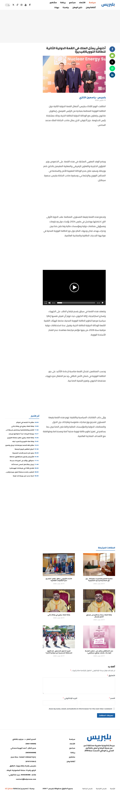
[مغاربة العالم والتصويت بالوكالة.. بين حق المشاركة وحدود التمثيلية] (99, 564)
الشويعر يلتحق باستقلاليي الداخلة (24, 456)
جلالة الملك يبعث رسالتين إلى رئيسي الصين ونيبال (99, 615)
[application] (74, 287)
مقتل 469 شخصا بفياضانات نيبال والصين (21, 445)
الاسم (112, 698)
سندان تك (9, 788)
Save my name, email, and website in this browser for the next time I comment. (80, 708)
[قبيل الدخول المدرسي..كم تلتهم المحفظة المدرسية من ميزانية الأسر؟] (59, 636)
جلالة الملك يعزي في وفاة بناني (59, 614)
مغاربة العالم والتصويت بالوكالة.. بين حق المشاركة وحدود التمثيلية (99, 579)
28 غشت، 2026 (98, 583)
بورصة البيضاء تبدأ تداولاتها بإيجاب (23, 433)
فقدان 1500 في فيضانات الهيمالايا (23, 468)
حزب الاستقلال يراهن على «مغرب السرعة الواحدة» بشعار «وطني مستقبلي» (99, 652)
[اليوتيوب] (25, 5)
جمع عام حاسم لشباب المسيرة (25, 453)
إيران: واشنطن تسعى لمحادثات (24, 464)
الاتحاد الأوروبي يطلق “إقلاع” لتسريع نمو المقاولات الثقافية (59, 579)
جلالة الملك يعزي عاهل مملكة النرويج (22, 437)
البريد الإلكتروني (70, 698)
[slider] (76, 302)
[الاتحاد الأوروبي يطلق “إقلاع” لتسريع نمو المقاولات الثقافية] (59, 564)
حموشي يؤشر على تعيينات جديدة (24, 460)
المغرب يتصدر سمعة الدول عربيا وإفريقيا (21, 472)
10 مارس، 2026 (100, 100)
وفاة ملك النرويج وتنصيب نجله (25, 441)
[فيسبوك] (29, 5)
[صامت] (49, 303)
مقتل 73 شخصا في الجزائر (27, 422)
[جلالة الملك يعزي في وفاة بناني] (59, 600)
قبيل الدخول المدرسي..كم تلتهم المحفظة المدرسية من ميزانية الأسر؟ (59, 652)
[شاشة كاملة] (46, 303)
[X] (13, 5)
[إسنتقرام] (21, 5)
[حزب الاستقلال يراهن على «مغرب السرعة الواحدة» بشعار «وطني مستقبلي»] (99, 636)
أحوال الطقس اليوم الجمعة (26, 449)
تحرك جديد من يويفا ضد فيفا (25, 475)
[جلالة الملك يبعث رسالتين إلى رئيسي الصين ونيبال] (99, 600)
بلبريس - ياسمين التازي (92, 97)
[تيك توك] (17, 5)
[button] (74, 287)
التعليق (111, 675)
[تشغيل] (102, 303)
